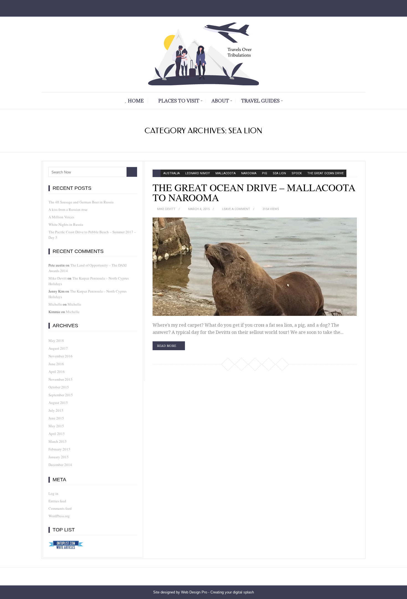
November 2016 (60, 356)
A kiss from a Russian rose (67, 209)
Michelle (55, 304)
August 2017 (58, 348)
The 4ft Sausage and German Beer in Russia (81, 201)
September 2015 (60, 394)
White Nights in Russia (65, 224)
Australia (171, 173)
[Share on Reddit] (268, 364)
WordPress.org (59, 515)
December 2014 (60, 464)
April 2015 (56, 433)
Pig (264, 173)
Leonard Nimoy (197, 173)
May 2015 (56, 425)
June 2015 (56, 418)
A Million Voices (61, 216)
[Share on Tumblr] (281, 364)
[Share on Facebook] (227, 364)
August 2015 (58, 402)
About (220, 101)
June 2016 (56, 363)
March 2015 (57, 441)
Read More (166, 346)
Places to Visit (178, 101)
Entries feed (57, 500)
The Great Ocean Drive (325, 173)
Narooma (248, 173)
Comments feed (60, 508)
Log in (53, 493)
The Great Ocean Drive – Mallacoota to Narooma (254, 192)
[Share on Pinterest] (241, 364)
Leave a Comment (236, 209)
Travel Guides (260, 101)
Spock (297, 173)
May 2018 (56, 340)
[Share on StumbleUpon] (254, 364)
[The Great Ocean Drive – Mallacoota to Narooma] (255, 266)
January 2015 (58, 456)
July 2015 (55, 410)
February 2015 (59, 449)
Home (136, 101)
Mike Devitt (166, 209)
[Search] (132, 172)
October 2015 (58, 387)
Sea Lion (279, 173)
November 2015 (60, 379)
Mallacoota (225, 173)
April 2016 (56, 371)
